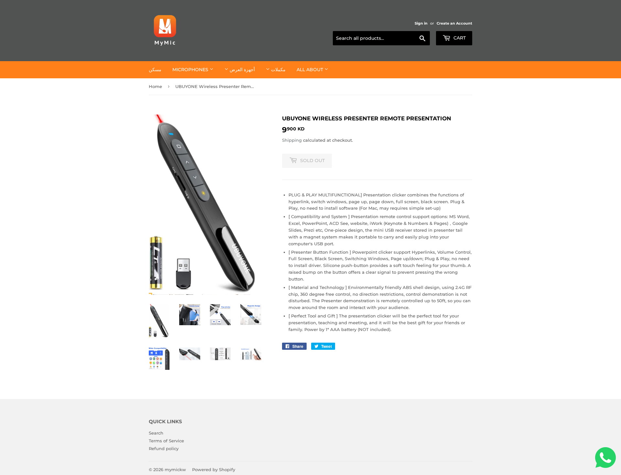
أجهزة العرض (241, 69)
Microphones (191, 69)
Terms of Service (166, 440)
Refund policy (164, 448)
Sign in (421, 23)
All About (310, 69)
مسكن (155, 69)
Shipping (292, 140)
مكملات (278, 69)
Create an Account (454, 23)
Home (155, 86)
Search (156, 433)
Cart (459, 38)
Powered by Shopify (213, 469)
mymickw (175, 469)
